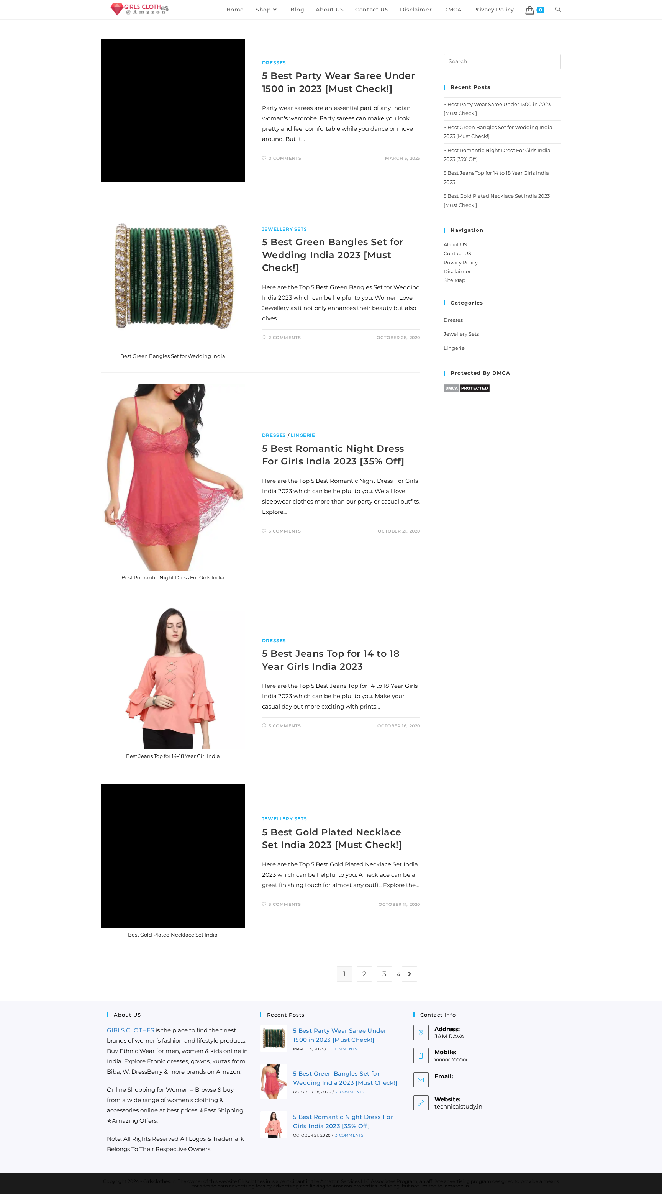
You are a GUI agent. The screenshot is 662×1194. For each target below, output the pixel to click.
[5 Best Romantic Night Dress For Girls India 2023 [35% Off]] (273, 1124)
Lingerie (303, 435)
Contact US (457, 253)
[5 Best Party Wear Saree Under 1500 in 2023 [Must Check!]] (273, 1038)
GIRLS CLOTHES (130, 1030)
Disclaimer (457, 271)
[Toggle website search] (558, 9)
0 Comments (285, 158)
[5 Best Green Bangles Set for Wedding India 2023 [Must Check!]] (273, 1081)
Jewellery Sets (284, 229)
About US (455, 244)
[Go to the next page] (409, 974)
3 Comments (285, 531)
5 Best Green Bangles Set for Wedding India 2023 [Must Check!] (333, 254)
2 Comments (285, 337)
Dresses (274, 63)
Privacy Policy (461, 262)
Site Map (454, 280)
